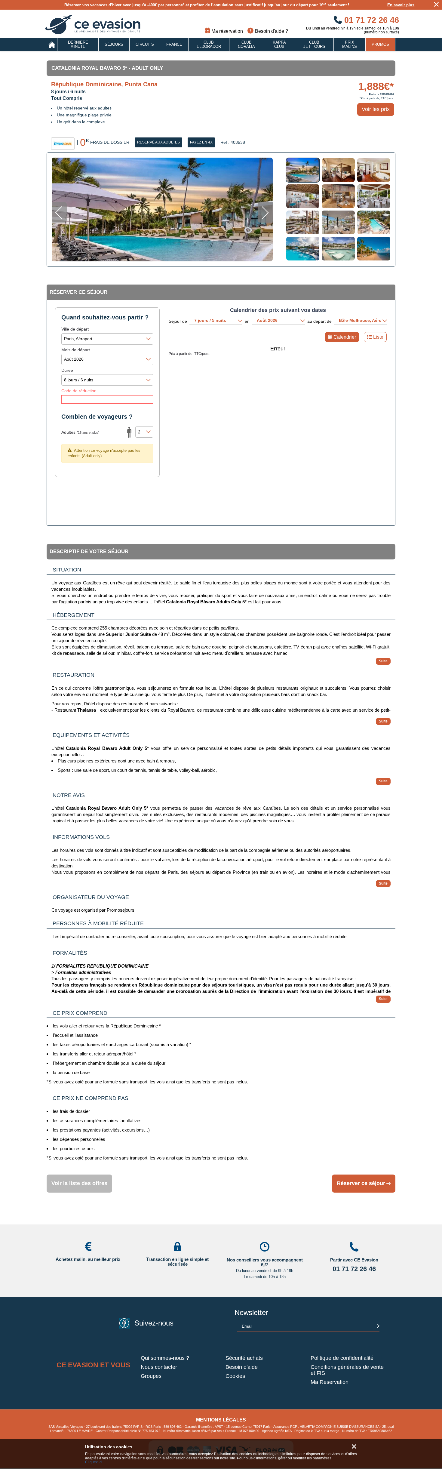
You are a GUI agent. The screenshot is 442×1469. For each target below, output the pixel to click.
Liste (378, 337)
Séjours (114, 44)
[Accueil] (52, 44)
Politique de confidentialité (342, 1358)
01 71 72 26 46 (370, 20)
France (174, 44)
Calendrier (344, 337)
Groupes (151, 1376)
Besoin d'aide (242, 1367)
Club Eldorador (209, 44)
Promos (380, 44)
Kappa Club (279, 44)
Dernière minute (78, 44)
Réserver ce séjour (361, 1183)
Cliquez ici (93, 1462)
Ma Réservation (329, 1382)
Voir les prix (376, 109)
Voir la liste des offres (79, 1183)
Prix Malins (349, 44)
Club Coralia (246, 44)
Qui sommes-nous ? (165, 1358)
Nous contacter (159, 1367)
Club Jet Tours (314, 44)
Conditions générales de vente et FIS (347, 1370)
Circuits (145, 44)
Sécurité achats (244, 1358)
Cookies (235, 1376)
